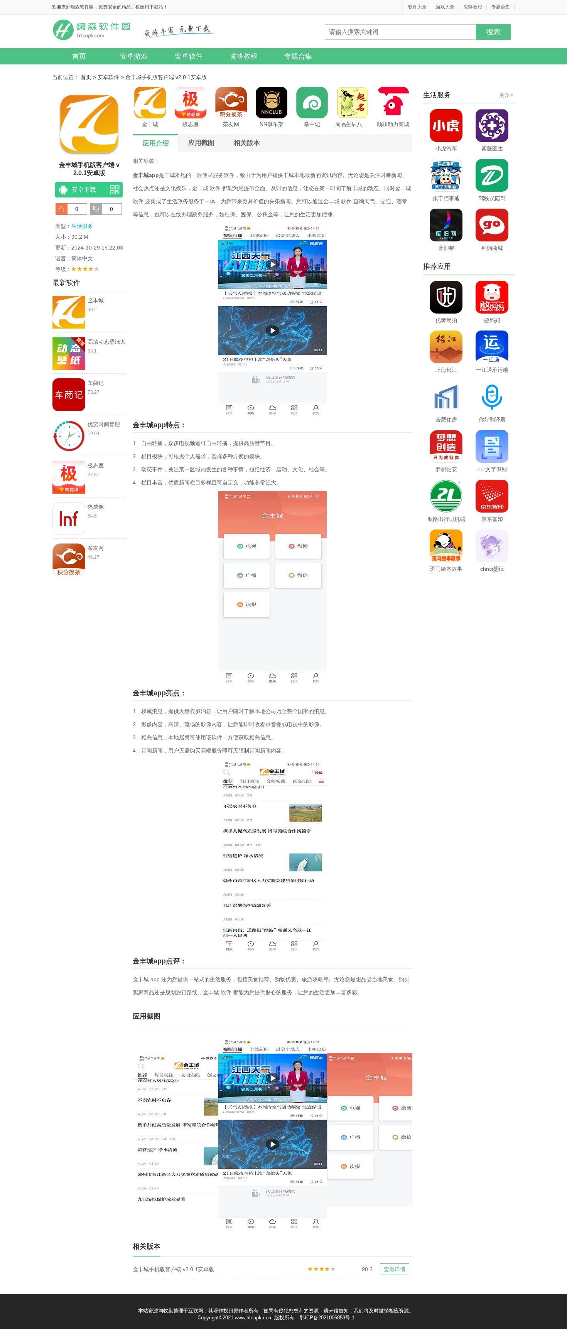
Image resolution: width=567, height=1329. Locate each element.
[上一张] (203, 1133)
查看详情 (394, 1269)
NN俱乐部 (272, 124)
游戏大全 (445, 7)
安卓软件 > (111, 77)
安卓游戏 (134, 56)
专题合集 (500, 7)
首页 (79, 56)
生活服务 (82, 226)
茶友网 (231, 124)
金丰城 (150, 124)
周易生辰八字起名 (352, 124)
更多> (506, 95)
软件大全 (417, 7)
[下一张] (343, 1133)
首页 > (89, 77)
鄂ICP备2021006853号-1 (327, 1318)
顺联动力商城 (393, 124)
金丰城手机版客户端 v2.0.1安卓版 (166, 77)
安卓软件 (188, 56)
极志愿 (190, 124)
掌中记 (312, 124)
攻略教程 (473, 7)
